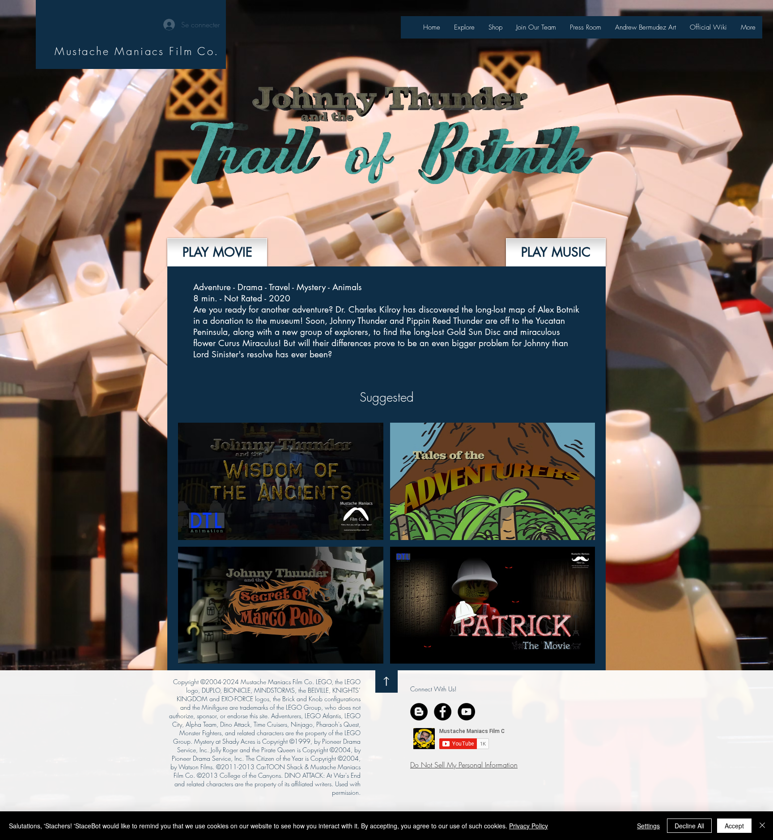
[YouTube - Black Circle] (466, 711)
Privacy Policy (528, 825)
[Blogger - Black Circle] (419, 711)
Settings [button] (648, 825)
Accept (734, 825)
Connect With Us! (433, 689)
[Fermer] (762, 826)
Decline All (689, 825)
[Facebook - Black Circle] (442, 711)
